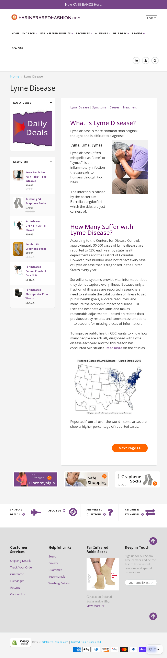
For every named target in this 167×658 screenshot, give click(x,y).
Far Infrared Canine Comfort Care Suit (35, 271)
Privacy (53, 563)
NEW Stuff (21, 162)
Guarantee (17, 574)
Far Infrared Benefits (55, 33)
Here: (98, 4)
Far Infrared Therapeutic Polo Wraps (36, 294)
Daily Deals (22, 102)
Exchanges (17, 581)
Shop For (28, 33)
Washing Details (59, 583)
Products (83, 33)
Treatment (130, 107)
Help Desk (119, 33)
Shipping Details (20, 561)
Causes (114, 107)
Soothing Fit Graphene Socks (35, 201)
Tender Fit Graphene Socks (35, 246)
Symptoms (99, 107)
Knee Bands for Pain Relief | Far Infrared (35, 177)
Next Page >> (130, 448)
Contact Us (17, 594)
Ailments (101, 33)
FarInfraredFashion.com (54, 642)
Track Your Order (21, 567)
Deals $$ (17, 48)
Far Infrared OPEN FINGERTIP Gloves (35, 226)
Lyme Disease (79, 107)
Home (15, 33)
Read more (114, 348)
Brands (137, 33)
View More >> (96, 606)
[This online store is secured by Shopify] (20, 642)
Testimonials (56, 576)
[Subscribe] (151, 582)
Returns (15, 587)
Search (52, 556)
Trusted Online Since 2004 (86, 642)
